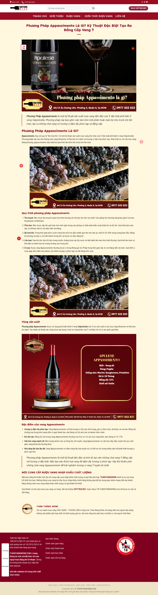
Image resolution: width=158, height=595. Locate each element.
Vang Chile (80, 585)
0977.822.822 (80, 489)
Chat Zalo (5, 558)
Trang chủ (40, 16)
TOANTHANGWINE (108, 477)
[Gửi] (93, 8)
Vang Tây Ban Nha (66, 585)
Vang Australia (103, 585)
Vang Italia (53, 585)
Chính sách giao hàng (54, 543)
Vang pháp (90, 585)
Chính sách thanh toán (54, 548)
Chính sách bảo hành (54, 553)
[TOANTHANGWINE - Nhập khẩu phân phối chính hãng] (26, 8)
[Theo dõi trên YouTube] (147, 2)
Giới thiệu (56, 16)
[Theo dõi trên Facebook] (142, 2)
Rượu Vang (73, 16)
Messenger (5, 566)
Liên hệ (120, 16)
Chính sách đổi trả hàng (55, 558)
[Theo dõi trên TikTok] (144, 2)
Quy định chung (52, 539)
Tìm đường (5, 550)
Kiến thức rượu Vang (99, 16)
